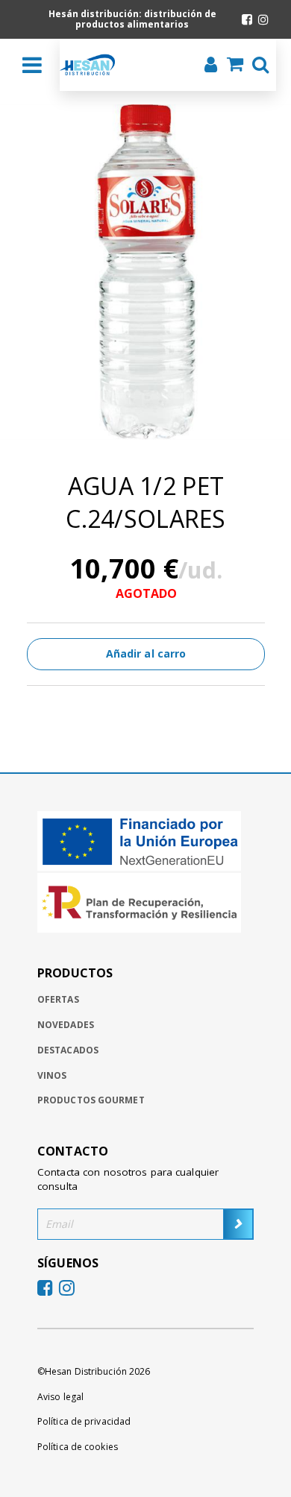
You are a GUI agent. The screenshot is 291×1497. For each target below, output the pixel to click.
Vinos (52, 1075)
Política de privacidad (84, 1421)
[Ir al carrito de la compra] (230, 65)
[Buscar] (256, 66)
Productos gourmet (91, 1100)
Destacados (67, 1050)
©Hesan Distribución (93, 1371)
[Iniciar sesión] (206, 66)
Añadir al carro (146, 653)
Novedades (65, 1024)
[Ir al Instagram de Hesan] (263, 19)
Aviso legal (60, 1396)
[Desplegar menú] (32, 65)
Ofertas (58, 999)
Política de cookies (77, 1446)
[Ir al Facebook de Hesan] (247, 19)
